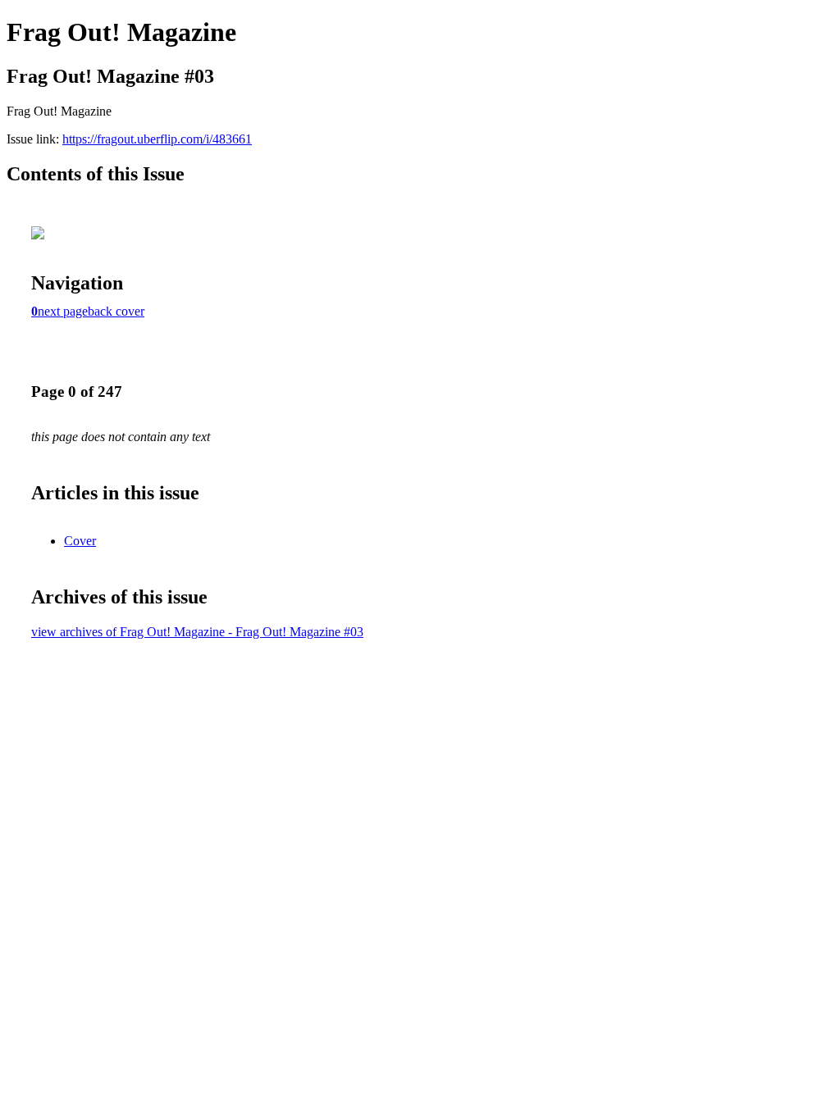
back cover (116, 311)
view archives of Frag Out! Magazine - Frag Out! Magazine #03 (197, 632)
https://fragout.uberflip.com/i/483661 (157, 139)
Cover (80, 541)
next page (63, 311)
